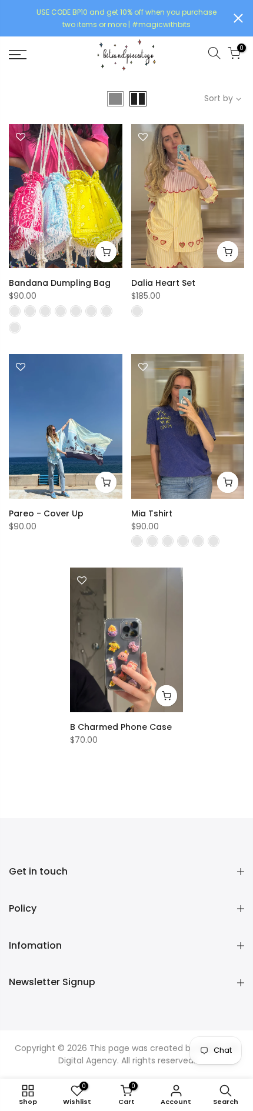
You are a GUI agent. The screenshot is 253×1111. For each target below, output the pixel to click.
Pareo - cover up (46, 513)
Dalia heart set (163, 283)
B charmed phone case (121, 727)
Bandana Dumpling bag (60, 283)
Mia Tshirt (151, 513)
